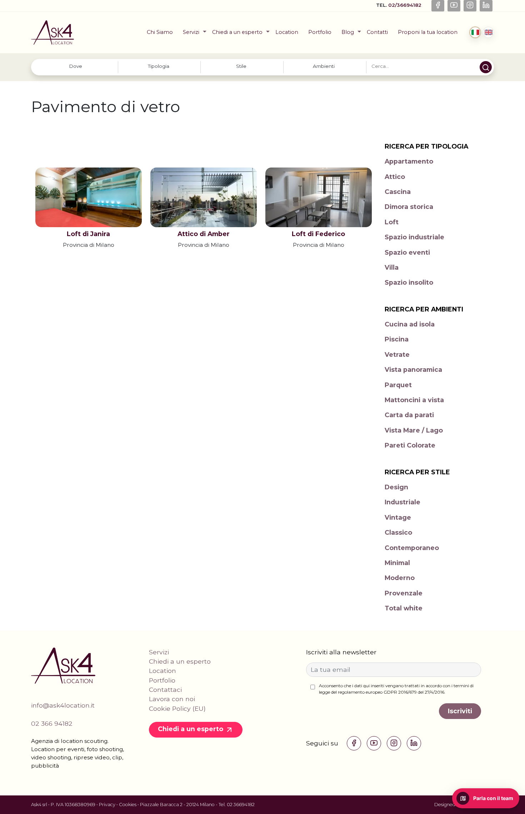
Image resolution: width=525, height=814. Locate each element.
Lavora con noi (172, 699)
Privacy (107, 804)
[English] (488, 32)
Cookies (127, 804)
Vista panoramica (413, 369)
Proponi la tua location (428, 32)
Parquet (398, 385)
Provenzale (403, 593)
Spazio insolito (409, 282)
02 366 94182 (51, 723)
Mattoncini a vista (414, 400)
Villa (392, 267)
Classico (398, 532)
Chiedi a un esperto (237, 32)
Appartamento (409, 161)
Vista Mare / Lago (414, 430)
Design (396, 487)
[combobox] (76, 67)
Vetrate (397, 354)
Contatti (377, 32)
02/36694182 (405, 5)
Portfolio (319, 32)
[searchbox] (75, 66)
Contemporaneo (412, 547)
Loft (392, 222)
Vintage (398, 517)
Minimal (397, 562)
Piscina (397, 339)
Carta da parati (409, 415)
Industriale (402, 502)
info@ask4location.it (63, 705)
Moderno (400, 577)
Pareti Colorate (410, 445)
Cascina (398, 191)
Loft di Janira (88, 234)
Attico (395, 176)
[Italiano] (475, 32)
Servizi (191, 32)
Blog (347, 32)
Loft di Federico (318, 234)
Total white (403, 608)
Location (286, 32)
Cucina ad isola (410, 324)
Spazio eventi (407, 252)
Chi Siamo (160, 32)
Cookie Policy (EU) (177, 708)
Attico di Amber (204, 234)
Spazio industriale (414, 237)
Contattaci (165, 689)
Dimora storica (409, 206)
